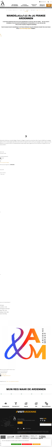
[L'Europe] (3, 437)
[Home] (2, 3)
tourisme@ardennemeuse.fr (5, 375)
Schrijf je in (45, 422)
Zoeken (48, 2)
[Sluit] (0, 171)
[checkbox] (26, 212)
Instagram (42, 420)
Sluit (1, 379)
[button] (26, 305)
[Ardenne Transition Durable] (34, 437)
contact (20, 422)
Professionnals (28, 428)
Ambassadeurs (43, 1)
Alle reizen (2, 174)
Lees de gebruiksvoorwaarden (14, 381)
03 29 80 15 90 (3, 374)
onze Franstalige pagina (25, 28)
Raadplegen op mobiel (5, 148)
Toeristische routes (34, 5)
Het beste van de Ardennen (24, 5)
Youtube (44, 420)
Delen (13, 148)
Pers (20, 428)
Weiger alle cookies (27, 444)
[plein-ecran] (1, 168)
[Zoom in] (1, 315)
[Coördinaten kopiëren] (1, 155)
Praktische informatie (42, 5)
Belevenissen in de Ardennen (14, 5)
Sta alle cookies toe (16, 444)
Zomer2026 (48, 5)
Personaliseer (36, 444)
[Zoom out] (3, 315)
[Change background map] (1, 300)
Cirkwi (7, 381)
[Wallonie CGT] (42, 437)
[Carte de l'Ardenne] (8, 424)
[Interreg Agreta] (10, 437)
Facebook (40, 420)
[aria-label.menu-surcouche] (2, 168)
